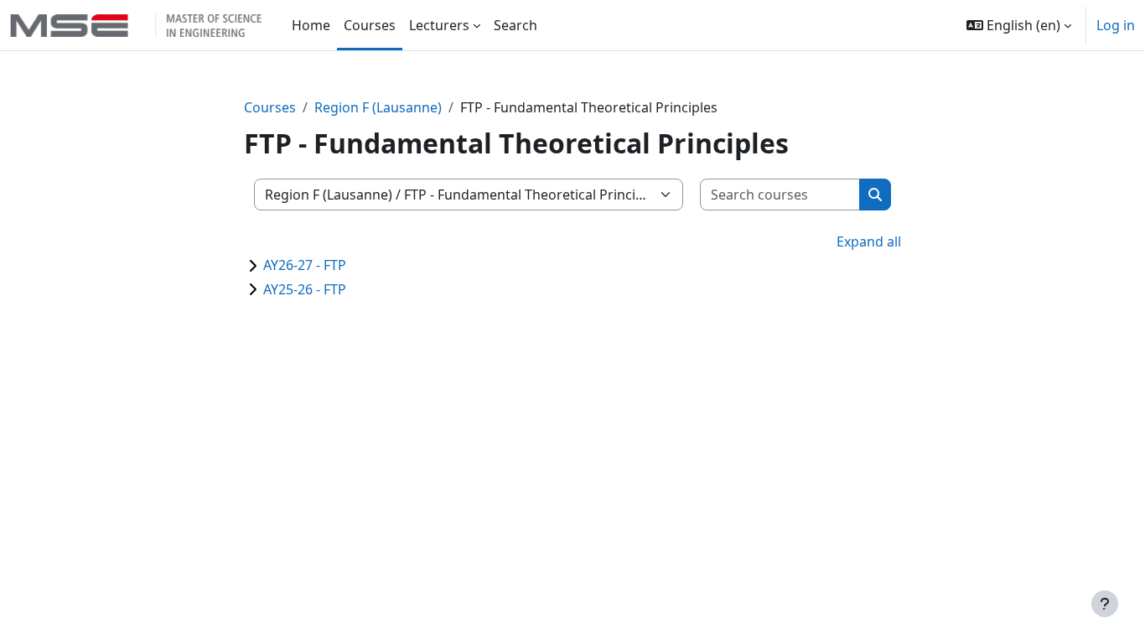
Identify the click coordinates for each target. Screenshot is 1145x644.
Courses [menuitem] (370, 25)
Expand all (869, 241)
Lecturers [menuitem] (439, 25)
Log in (1115, 25)
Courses (270, 107)
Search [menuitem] (515, 25)
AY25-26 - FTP (304, 289)
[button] (1019, 25)
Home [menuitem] (311, 25)
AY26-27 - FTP (304, 265)
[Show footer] (1104, 603)
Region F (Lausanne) (378, 107)
